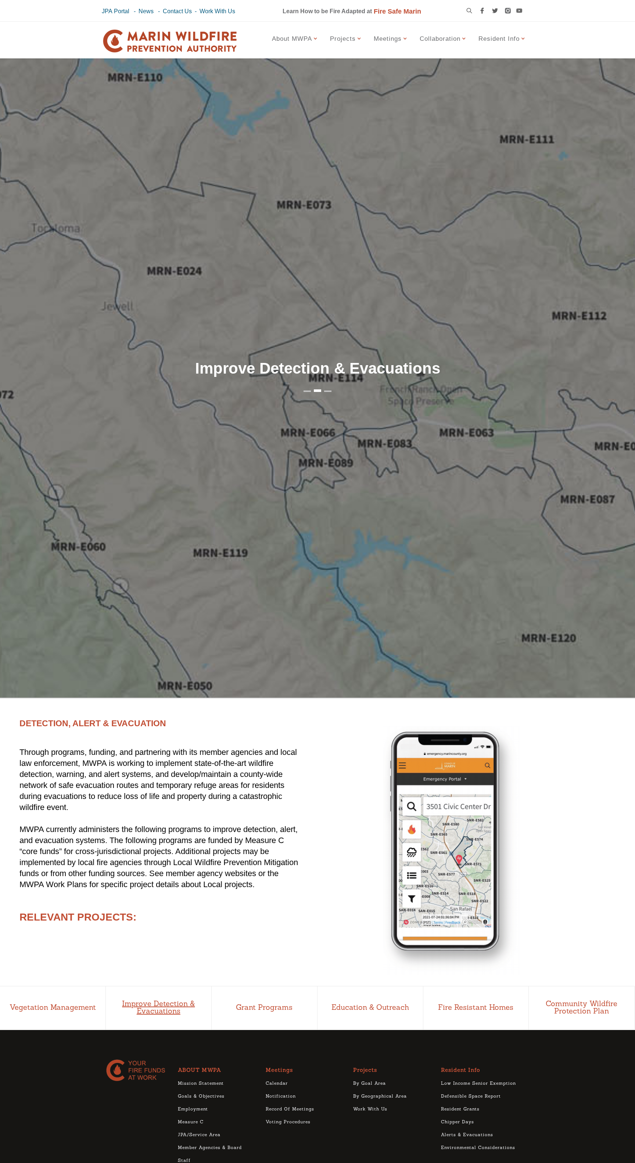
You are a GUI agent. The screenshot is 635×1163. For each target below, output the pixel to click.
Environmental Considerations (478, 1148)
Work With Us (217, 11)
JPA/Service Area (199, 1135)
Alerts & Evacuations (467, 1135)
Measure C (191, 1122)
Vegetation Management (53, 1008)
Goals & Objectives (201, 1096)
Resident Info (460, 1070)
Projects (365, 1070)
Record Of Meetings (290, 1109)
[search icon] (469, 10)
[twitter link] (495, 10)
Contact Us (177, 11)
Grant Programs (264, 1008)
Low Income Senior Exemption (478, 1083)
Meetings (279, 1070)
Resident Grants (460, 1109)
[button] (296, 38)
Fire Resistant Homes (475, 1008)
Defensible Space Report (471, 1096)
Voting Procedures (288, 1122)
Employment (193, 1109)
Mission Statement (201, 1083)
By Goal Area (369, 1083)
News (146, 11)
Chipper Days (457, 1122)
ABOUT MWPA (199, 1070)
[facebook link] (482, 10)
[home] (170, 41)
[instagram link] (507, 10)
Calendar (277, 1083)
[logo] (138, 1070)
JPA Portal (115, 11)
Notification (281, 1096)
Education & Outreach (370, 1008)
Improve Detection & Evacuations (158, 1008)
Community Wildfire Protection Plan (581, 1008)
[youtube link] (519, 10)
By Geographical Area (380, 1096)
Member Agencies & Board (210, 1148)
